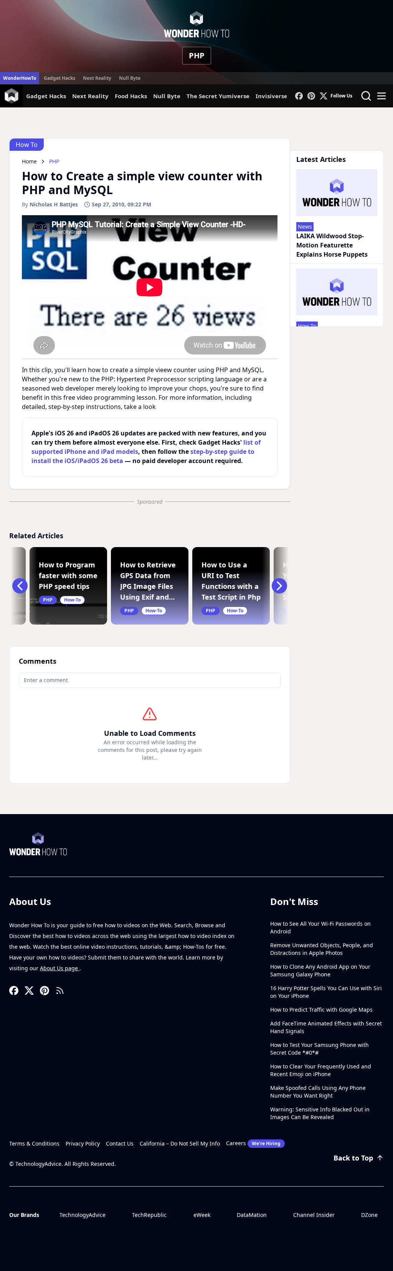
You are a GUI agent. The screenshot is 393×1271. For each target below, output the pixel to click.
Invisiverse (271, 96)
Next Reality (97, 78)
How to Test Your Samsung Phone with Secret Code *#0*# (319, 1048)
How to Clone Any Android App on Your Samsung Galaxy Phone (320, 970)
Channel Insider (314, 1214)
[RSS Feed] (59, 990)
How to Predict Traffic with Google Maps (321, 1009)
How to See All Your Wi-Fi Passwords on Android (320, 927)
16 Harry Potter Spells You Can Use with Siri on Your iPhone (326, 991)
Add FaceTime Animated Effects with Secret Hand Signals (326, 1027)
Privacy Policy (83, 1143)
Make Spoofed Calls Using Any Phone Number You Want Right (318, 1091)
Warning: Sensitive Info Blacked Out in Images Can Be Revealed (320, 1113)
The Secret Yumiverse (218, 96)
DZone (369, 1214)
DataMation (252, 1214)
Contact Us (120, 1143)
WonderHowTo (19, 78)
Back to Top (353, 1157)
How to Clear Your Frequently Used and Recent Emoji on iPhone (320, 1070)
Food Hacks (131, 96)
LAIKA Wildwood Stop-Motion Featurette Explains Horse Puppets (332, 245)
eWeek (201, 1214)
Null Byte (129, 78)
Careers (253, 1143)
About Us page (59, 968)
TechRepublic (149, 1214)
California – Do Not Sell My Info (180, 1143)
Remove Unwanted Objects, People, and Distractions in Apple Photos (321, 948)
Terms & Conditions (34, 1143)
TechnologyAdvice (82, 1214)
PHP (197, 55)
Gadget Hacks (59, 78)
